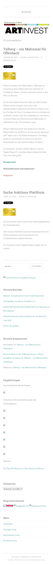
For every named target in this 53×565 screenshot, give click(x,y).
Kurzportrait (9, 162)
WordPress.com (37, 560)
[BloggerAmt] (37, 506)
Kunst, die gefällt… (11, 326)
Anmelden (8, 524)
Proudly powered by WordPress (26, 557)
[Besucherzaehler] (9, 79)
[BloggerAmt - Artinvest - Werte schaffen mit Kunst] (21, 506)
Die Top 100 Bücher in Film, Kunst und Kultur (23, 468)
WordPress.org (10, 540)
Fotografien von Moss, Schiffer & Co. (19, 301)
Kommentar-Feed (11, 535)
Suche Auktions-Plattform (23, 192)
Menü (27, 12)
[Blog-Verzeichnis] (8, 506)
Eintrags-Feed (9, 529)
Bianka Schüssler (29, 57)
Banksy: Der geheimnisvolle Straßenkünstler (23, 295)
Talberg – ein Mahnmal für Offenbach (24, 51)
